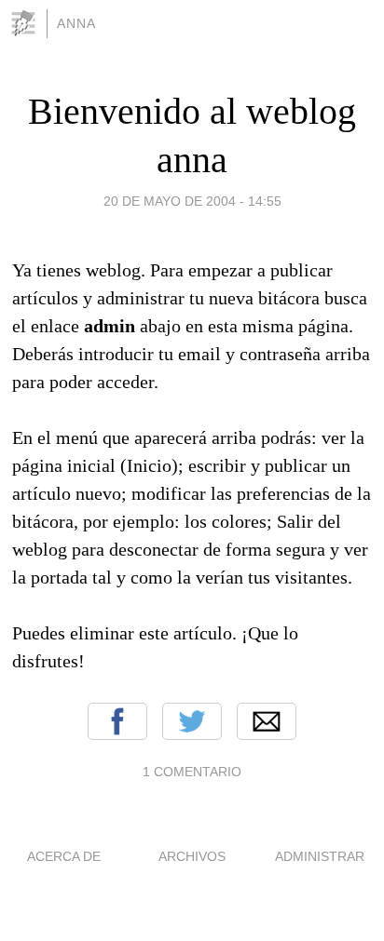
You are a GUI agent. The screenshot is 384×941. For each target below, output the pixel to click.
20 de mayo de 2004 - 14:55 (192, 201)
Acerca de (64, 856)
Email (266, 721)
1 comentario (192, 771)
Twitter (192, 721)
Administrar (319, 856)
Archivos (192, 856)
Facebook (117, 721)
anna (76, 23)
